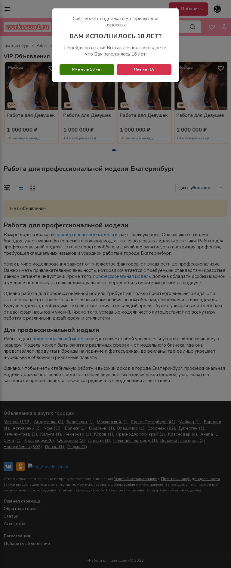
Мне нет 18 (144, 69)
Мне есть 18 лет (87, 69)
